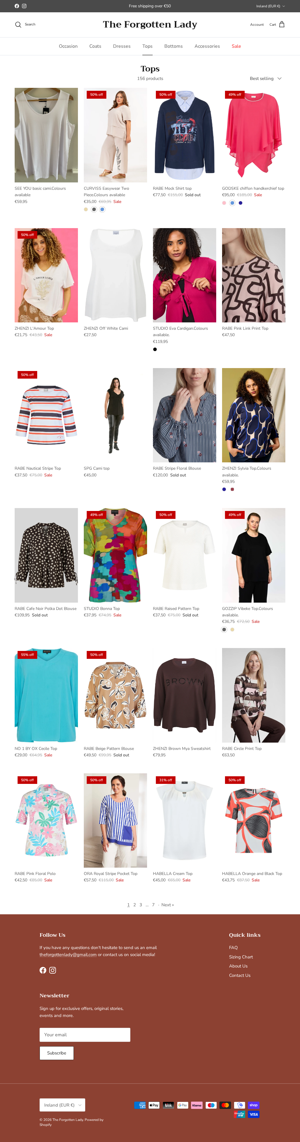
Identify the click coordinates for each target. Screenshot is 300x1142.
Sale (236, 46)
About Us (238, 966)
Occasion (68, 46)
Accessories (207, 46)
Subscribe (56, 1053)
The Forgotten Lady (67, 1119)
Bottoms (173, 46)
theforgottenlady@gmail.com (68, 955)
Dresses (122, 46)
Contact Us (239, 975)
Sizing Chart (241, 957)
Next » (167, 905)
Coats (95, 46)
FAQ (233, 947)
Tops (147, 46)
